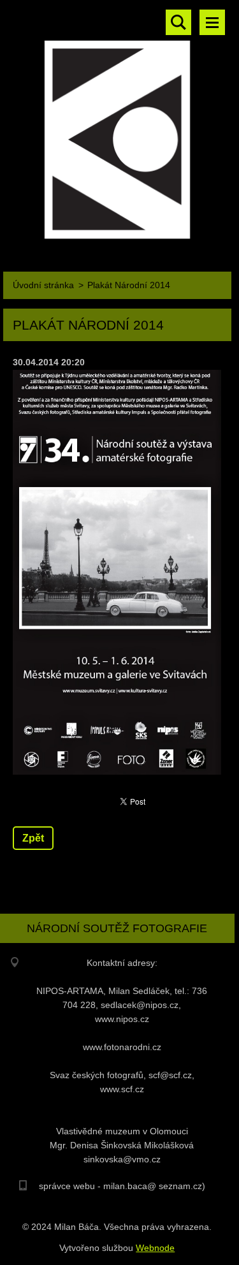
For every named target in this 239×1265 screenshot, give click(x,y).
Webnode (155, 1248)
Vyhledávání (178, 22)
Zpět (33, 838)
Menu (212, 22)
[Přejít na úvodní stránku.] (117, 124)
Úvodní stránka (43, 285)
